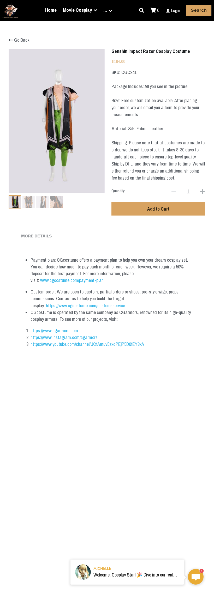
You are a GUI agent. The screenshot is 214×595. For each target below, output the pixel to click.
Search (199, 10)
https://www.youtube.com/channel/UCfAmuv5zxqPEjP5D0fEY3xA (87, 344)
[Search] (141, 10)
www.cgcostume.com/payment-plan (72, 280)
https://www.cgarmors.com (54, 330)
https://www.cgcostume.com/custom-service (85, 305)
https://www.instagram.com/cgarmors (64, 337)
